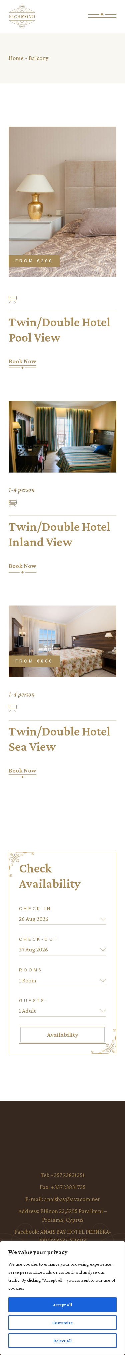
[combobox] (62, 980)
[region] (62, 1298)
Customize (62, 1322)
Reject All (62, 1340)
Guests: (33, 1000)
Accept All (62, 1304)
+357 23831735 (68, 1187)
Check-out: (39, 939)
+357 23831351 (67, 1175)
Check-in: (36, 908)
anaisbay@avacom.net (72, 1199)
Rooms (31, 970)
